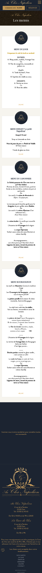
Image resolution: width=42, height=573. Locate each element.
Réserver (32, 8)
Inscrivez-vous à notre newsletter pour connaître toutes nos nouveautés (21, 433)
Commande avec (10, 8)
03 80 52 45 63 (22, 511)
